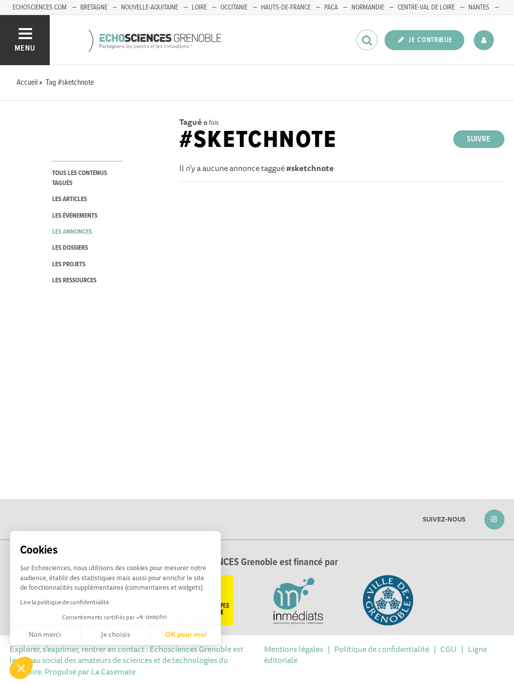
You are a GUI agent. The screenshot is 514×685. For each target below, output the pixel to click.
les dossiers (70, 248)
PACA (331, 7)
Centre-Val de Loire (426, 7)
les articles (69, 199)
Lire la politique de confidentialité (64, 602)
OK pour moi (185, 634)
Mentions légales (293, 648)
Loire (199, 7)
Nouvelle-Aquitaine (149, 7)
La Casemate (113, 671)
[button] (21, 668)
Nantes (478, 7)
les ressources (74, 280)
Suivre (478, 139)
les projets (68, 264)
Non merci (45, 634)
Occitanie (233, 7)
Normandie (367, 7)
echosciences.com (40, 7)
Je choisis (115, 634)
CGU (448, 648)
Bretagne (93, 7)
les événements (74, 216)
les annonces (72, 232)
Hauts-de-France (286, 7)
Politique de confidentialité (381, 648)
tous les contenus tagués (79, 178)
